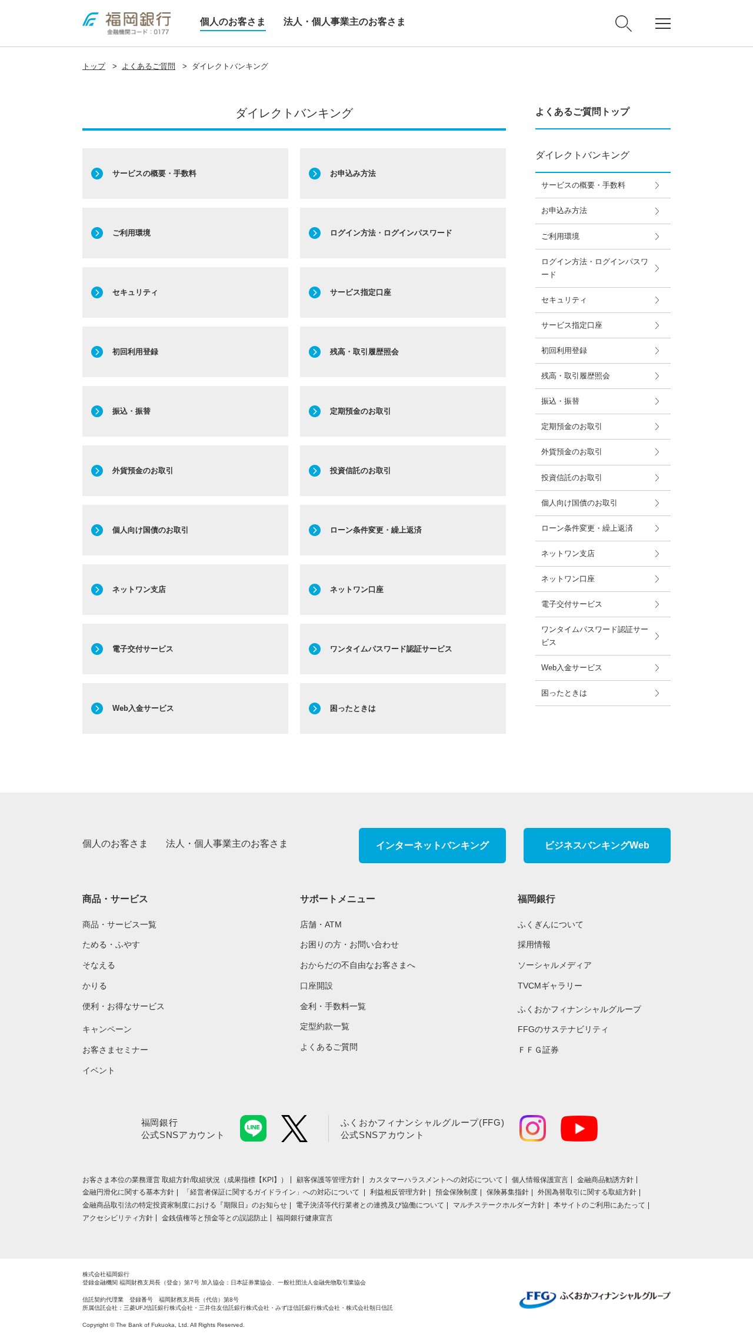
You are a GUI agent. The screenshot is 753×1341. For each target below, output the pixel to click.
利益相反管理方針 (398, 1192)
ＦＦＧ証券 (538, 1049)
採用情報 (534, 944)
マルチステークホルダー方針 (499, 1205)
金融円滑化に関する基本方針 (128, 1192)
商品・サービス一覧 (119, 924)
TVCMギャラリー (550, 985)
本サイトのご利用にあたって (599, 1205)
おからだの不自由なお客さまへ (357, 965)
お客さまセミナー (115, 1049)
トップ (93, 66)
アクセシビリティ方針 (117, 1218)
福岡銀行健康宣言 (304, 1218)
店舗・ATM (321, 924)
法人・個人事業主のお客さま (345, 21)
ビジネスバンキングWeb (597, 845)
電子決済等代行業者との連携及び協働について (370, 1205)
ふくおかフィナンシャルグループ (579, 1009)
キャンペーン (107, 1029)
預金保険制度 (456, 1192)
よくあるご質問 (148, 66)
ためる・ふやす (111, 944)
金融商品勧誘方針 (605, 1180)
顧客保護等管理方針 (328, 1180)
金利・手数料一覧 (333, 1006)
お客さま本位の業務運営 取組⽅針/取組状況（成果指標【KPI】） (185, 1180)
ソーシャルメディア (555, 965)
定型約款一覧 (324, 1026)
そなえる (98, 965)
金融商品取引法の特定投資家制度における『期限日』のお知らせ (184, 1205)
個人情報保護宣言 (540, 1180)
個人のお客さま (233, 21)
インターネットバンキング (432, 845)
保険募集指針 (508, 1192)
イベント (98, 1070)
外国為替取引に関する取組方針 (587, 1192)
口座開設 (316, 985)
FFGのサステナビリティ (563, 1029)
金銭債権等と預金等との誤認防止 (215, 1218)
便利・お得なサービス (123, 1006)
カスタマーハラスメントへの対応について (436, 1180)
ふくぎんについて (551, 924)
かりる (94, 985)
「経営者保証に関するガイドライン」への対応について (272, 1192)
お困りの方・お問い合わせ (349, 944)
